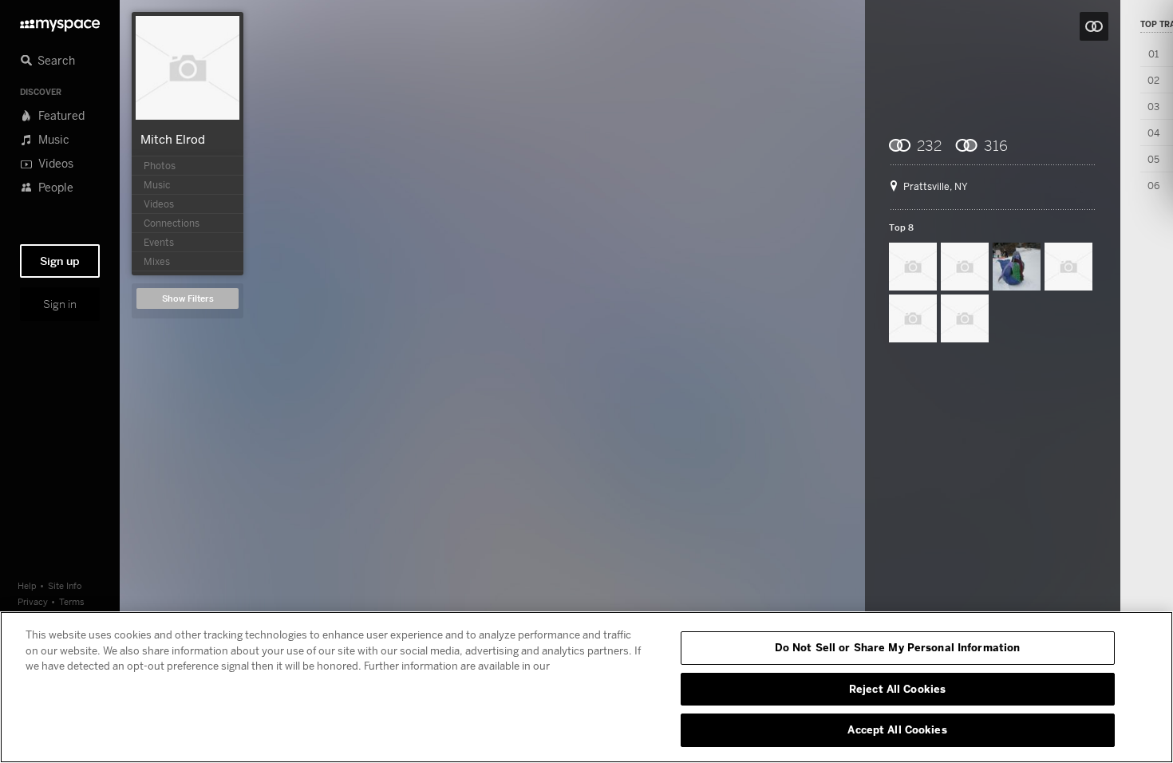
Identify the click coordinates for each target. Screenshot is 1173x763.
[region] (586, 687)
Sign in (60, 304)
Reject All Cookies (897, 689)
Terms (72, 601)
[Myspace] (60, 21)
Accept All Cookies (896, 729)
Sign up (60, 261)
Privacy (33, 601)
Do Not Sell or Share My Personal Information (898, 647)
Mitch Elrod (172, 139)
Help (27, 585)
